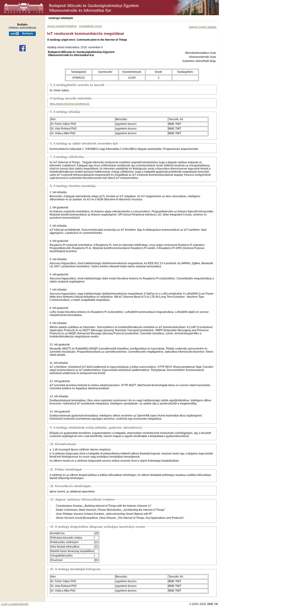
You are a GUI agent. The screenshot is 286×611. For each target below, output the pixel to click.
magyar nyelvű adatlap (203, 27)
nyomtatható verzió (90, 26)
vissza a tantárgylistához (62, 26)
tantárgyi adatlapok (60, 18)
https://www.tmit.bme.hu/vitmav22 (70, 103)
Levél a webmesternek (14, 604)
